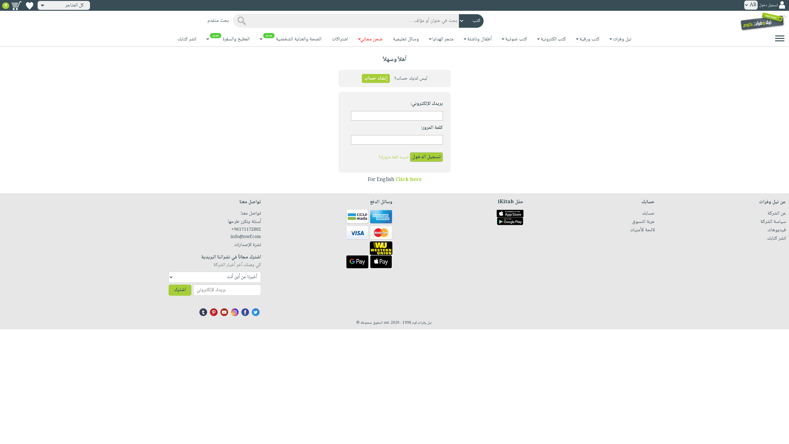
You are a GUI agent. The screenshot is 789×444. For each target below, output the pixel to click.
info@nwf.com (246, 237)
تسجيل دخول (768, 5)
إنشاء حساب (375, 78)
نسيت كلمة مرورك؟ (394, 157)
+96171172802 (246, 229)
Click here (408, 180)
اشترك (180, 290)
